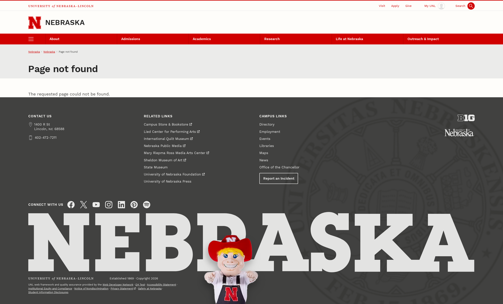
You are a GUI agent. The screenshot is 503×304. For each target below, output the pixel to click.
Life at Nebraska (349, 39)
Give (408, 6)
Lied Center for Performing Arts (170, 132)
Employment (269, 132)
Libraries (266, 146)
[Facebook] (71, 204)
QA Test (140, 284)
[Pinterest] (134, 204)
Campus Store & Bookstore (166, 124)
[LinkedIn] (121, 204)
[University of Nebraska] (459, 132)
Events (264, 139)
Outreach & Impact (423, 39)
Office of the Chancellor (279, 167)
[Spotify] (146, 204)
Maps (263, 153)
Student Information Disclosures (48, 292)
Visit (382, 6)
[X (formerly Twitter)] (83, 204)
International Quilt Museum (166, 139)
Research (272, 39)
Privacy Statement (122, 288)
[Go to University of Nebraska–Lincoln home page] (34, 22)
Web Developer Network (118, 284)
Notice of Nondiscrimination (91, 288)
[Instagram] (108, 204)
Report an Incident (278, 178)
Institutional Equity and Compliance (50, 288)
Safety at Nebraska (150, 288)
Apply (395, 6)
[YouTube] (96, 204)
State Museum (156, 167)
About (54, 39)
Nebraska (65, 22)
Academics (202, 39)
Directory (266, 124)
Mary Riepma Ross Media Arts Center (174, 153)
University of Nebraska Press (167, 181)
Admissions (130, 39)
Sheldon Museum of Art (163, 160)
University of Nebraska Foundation (172, 174)
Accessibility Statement (161, 284)
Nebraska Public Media (163, 146)
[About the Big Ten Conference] (466, 117)
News (263, 160)
